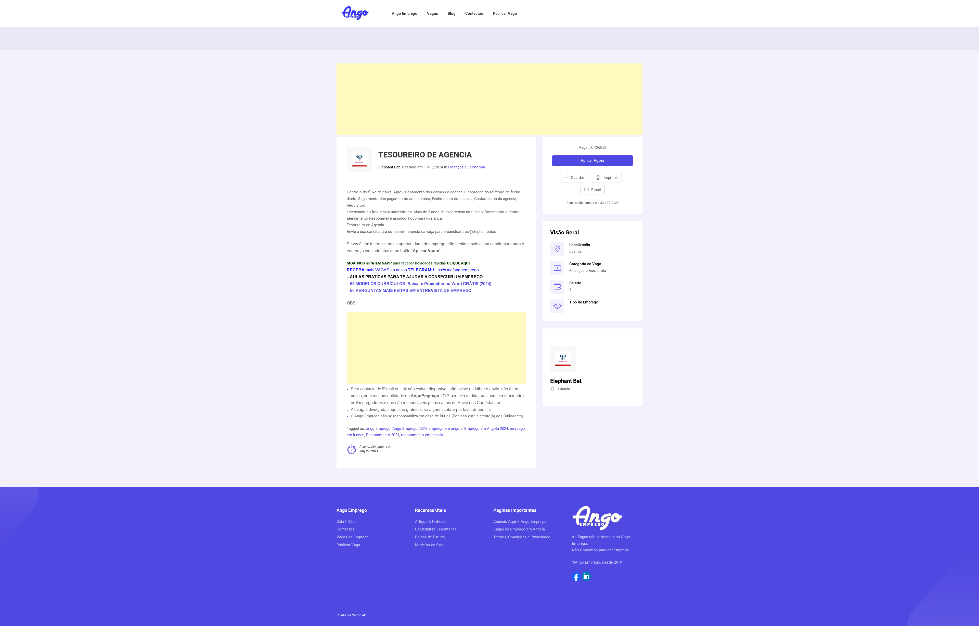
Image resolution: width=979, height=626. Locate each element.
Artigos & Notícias (430, 521)
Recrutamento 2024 (382, 435)
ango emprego (378, 428)
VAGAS (382, 270)
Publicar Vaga (505, 13)
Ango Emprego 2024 (409, 428)
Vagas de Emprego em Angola (519, 529)
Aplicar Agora (592, 160)
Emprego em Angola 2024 (486, 428)
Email (596, 190)
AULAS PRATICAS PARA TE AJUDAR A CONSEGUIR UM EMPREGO (416, 277)
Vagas (432, 13)
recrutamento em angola (422, 435)
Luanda (575, 251)
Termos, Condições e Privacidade (521, 537)
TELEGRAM (419, 270)
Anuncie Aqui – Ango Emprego (519, 521)
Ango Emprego (404, 13)
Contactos (474, 13)
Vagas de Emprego (353, 537)
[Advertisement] (489, 99)
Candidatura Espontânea (436, 529)
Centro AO (359, 615)
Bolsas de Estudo (430, 537)
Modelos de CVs (429, 545)
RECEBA (356, 270)
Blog (452, 13)
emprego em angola (445, 428)
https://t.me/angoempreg (454, 270)
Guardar (577, 177)
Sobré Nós (346, 521)
